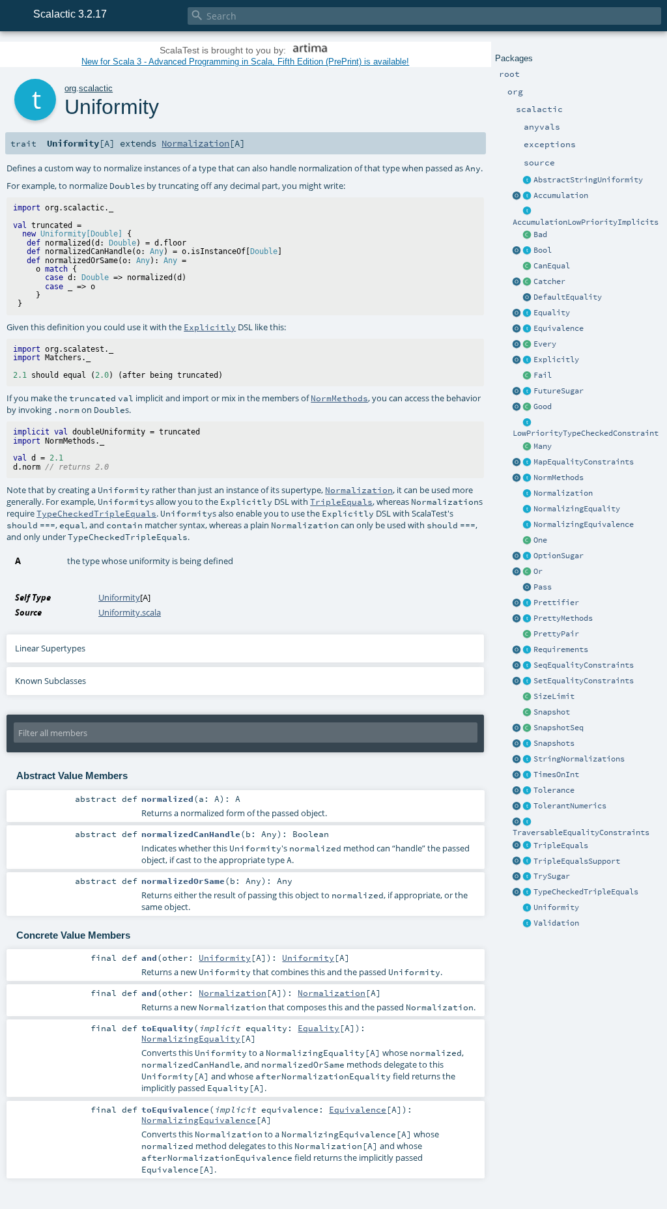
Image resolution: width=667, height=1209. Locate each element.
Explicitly (556, 359)
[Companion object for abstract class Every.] (517, 344)
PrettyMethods (563, 618)
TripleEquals (560, 845)
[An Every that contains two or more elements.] (527, 447)
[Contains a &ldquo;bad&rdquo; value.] (527, 235)
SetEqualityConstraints (583, 680)
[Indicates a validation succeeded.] (527, 587)
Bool (542, 250)
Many (542, 446)
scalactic (96, 88)
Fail (542, 375)
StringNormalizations (579, 758)
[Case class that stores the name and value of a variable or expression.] (527, 712)
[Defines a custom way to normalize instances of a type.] (527, 494)
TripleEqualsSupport (576, 861)
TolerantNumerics (569, 805)
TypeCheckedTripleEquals (585, 891)
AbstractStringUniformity (588, 179)
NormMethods (558, 477)
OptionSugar (558, 555)
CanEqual (551, 265)
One (540, 540)
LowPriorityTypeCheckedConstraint (586, 433)
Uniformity (556, 907)
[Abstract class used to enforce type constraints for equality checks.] (527, 266)
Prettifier (556, 602)
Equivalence (558, 328)
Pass (542, 586)
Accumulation (560, 195)
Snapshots (554, 743)
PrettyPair (556, 633)
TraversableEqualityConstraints (581, 832)
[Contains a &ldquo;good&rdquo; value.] (527, 407)
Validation (556, 923)
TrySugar (551, 876)
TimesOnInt (556, 774)
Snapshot (551, 712)
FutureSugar (558, 390)
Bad (540, 234)
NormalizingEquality (576, 508)
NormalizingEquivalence (583, 524)
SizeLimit (554, 696)
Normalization (563, 493)
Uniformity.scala (129, 612)
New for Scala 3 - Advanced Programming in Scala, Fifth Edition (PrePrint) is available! (245, 61)
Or (538, 571)
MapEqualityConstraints (583, 461)
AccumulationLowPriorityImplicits (586, 222)
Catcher (549, 281)
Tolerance (554, 790)
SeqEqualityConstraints (583, 665)
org (70, 88)
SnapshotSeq (558, 727)
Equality (551, 312)
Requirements (560, 649)
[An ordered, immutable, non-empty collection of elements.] (527, 344)
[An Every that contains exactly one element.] (527, 540)
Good (542, 406)
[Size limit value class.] (527, 697)
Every (544, 343)
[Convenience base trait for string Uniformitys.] (527, 180)
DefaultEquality (567, 297)
